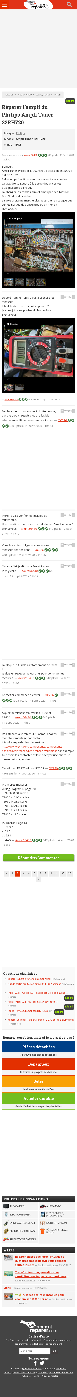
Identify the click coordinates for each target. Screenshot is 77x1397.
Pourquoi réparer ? (25, 1280)
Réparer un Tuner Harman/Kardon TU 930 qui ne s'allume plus (41, 1020)
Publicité (26, 1376)
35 (63, 873)
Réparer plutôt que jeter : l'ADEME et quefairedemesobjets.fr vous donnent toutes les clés (40, 1261)
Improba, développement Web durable (35, 1370)
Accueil (38, 4)
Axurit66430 (31, 155)
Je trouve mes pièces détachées (38, 1055)
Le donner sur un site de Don (38, 1089)
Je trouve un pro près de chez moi (38, 1072)
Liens (7, 1287)
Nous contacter (50, 1376)
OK (54, 1351)
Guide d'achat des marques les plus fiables (38, 1107)
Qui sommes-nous (31, 1369)
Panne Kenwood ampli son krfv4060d (28, 1011)
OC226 (63, 420)
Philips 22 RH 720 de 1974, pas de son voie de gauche (36, 993)
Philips (20, 133)
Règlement (67, 1372)
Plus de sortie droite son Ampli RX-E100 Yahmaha (34, 984)
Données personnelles (50, 1372)
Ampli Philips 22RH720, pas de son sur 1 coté (31, 1002)
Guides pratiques (47, 1265)
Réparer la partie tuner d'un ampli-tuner (29, 979)
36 (69, 873)
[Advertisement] (38, 48)
